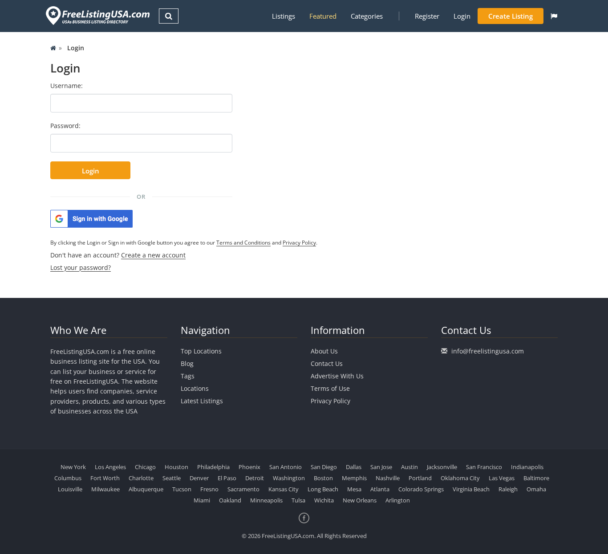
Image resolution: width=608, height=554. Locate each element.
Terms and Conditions (243, 242)
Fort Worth (105, 478)
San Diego (324, 467)
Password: (65, 125)
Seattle (171, 478)
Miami (202, 500)
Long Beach (323, 489)
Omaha (536, 489)
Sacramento (243, 489)
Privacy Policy (299, 242)
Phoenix (249, 467)
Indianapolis (527, 467)
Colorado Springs (421, 489)
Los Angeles (110, 467)
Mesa (354, 489)
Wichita (324, 500)
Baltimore (536, 478)
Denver (199, 478)
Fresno (209, 489)
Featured (322, 16)
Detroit (254, 478)
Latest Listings (202, 401)
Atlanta (379, 489)
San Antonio (285, 467)
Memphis (354, 478)
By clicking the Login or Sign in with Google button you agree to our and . (183, 242)
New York (73, 467)
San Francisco (484, 467)
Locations (195, 388)
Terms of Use (330, 388)
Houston (176, 467)
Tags (188, 376)
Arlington (397, 500)
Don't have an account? (118, 255)
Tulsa (298, 500)
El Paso (227, 478)
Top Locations (201, 351)
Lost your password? (80, 267)
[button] (553, 16)
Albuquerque (146, 489)
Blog (187, 363)
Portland (420, 478)
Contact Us (327, 363)
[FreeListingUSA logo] (97, 15)
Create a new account (153, 255)
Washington (289, 478)
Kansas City (283, 489)
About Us (324, 351)
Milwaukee (105, 489)
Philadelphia (213, 467)
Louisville (70, 489)
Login (462, 16)
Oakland (230, 500)
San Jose (381, 467)
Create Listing (510, 16)
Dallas (353, 467)
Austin (409, 467)
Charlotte (141, 478)
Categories (367, 16)
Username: (66, 85)
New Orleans (360, 500)
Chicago (145, 467)
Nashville (388, 478)
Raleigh (508, 489)
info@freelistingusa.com (487, 351)
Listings (283, 16)
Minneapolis (266, 500)
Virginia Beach (471, 489)
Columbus (67, 478)
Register (427, 16)
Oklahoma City (460, 478)
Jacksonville (442, 467)
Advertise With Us (337, 376)
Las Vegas (502, 478)
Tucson (181, 489)
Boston (323, 478)
